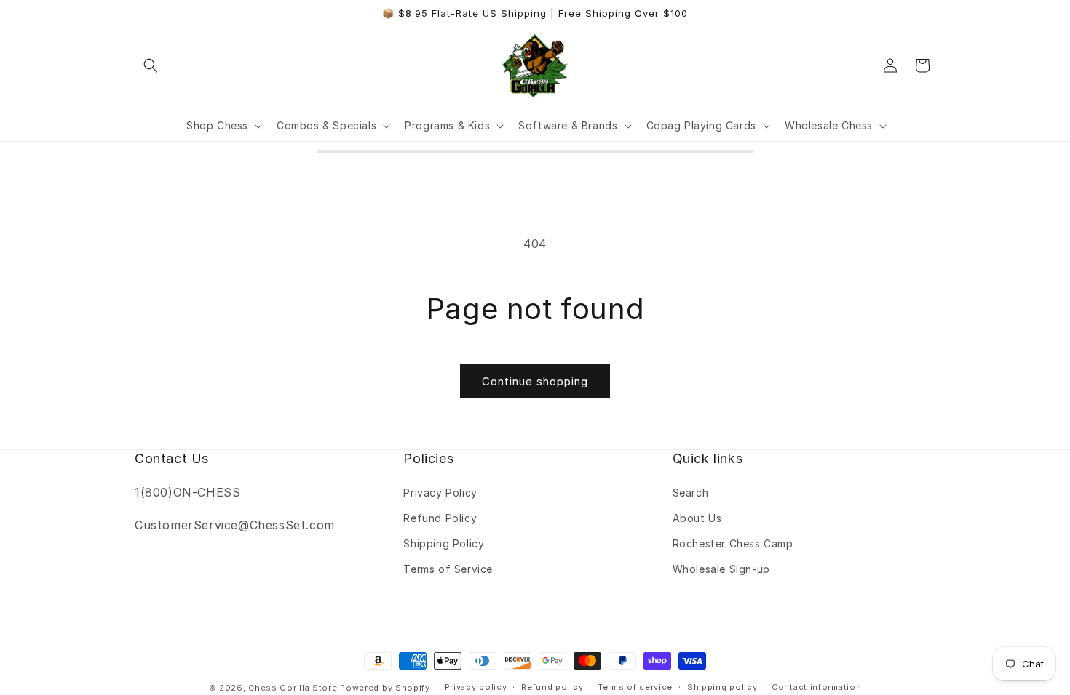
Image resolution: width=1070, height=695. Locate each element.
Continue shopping (535, 381)
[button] (151, 65)
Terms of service (635, 687)
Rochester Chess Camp (733, 543)
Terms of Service (448, 569)
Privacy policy (476, 687)
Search (691, 492)
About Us (697, 518)
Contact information (816, 687)
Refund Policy (440, 518)
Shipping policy (722, 687)
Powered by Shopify (385, 688)
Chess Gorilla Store (292, 688)
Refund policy (552, 687)
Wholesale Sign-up (721, 569)
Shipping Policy (443, 543)
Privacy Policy (440, 492)
